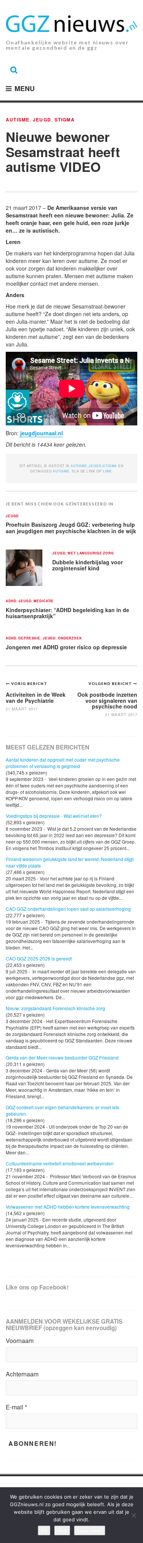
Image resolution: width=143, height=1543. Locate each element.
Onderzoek (70, 638)
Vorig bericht (29, 683)
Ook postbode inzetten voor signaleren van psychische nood (107, 700)
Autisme (18, 119)
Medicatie (44, 601)
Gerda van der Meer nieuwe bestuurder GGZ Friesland (62, 1057)
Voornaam (20, 1341)
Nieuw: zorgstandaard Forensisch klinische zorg (55, 1008)
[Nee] (133, 1515)
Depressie (29, 638)
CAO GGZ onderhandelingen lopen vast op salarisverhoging (68, 908)
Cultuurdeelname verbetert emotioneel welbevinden (60, 1163)
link (107, 471)
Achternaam (22, 1374)
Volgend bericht (110, 683)
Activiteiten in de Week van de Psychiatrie (36, 697)
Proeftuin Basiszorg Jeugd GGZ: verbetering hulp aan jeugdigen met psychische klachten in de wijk (71, 528)
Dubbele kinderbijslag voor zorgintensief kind (87, 565)
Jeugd (42, 119)
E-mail (16, 1407)
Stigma (65, 119)
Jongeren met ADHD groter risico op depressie (66, 647)
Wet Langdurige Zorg (90, 553)
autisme (61, 471)
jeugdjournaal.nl (41, 433)
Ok (44, 1530)
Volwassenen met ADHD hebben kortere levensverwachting (68, 1206)
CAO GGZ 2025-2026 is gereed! (39, 958)
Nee (62, 1530)
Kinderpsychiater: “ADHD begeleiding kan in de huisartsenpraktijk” (67, 613)
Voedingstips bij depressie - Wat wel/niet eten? (54, 815)
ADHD (11, 601)
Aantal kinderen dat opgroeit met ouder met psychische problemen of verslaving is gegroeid (63, 762)
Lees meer (89, 1530)
